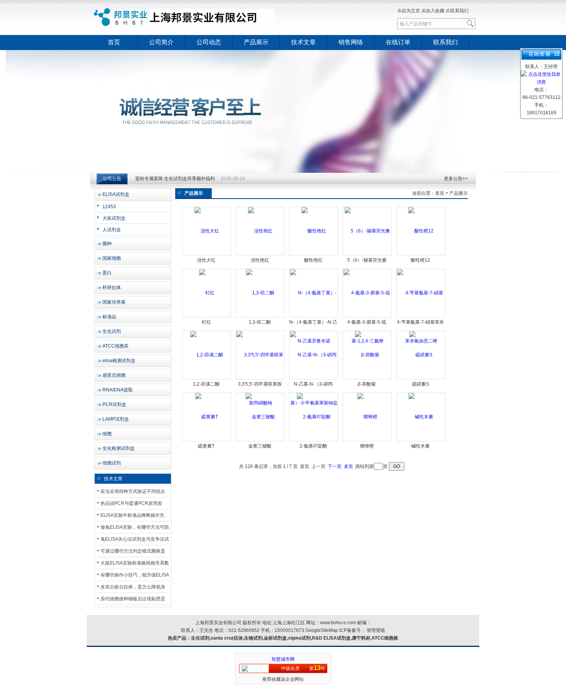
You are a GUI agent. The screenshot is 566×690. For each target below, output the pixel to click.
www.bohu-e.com (338, 622)
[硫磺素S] (421, 355)
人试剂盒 (111, 229)
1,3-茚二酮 (260, 322)
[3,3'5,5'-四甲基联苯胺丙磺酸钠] (260, 379)
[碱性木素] (421, 417)
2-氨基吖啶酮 (313, 446)
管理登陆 (376, 630)
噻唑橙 (367, 446)
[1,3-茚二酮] (260, 293)
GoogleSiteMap (321, 630)
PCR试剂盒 (114, 404)
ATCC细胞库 (115, 346)
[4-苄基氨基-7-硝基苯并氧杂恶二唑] (421, 317)
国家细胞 (111, 258)
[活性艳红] (260, 231)
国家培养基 (114, 302)
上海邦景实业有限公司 (184, 17)
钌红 (206, 322)
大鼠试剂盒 (114, 218)
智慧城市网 (283, 659)
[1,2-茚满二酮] (206, 355)
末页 (348, 466)
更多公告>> (456, 178)
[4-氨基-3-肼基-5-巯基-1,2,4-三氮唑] (367, 317)
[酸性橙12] (421, 231)
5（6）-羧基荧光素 (367, 260)
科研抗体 (111, 287)
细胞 (107, 433)
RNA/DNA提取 (117, 390)
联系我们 (459, 10)
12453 (109, 206)
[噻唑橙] (367, 417)
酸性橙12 (420, 260)
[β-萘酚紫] (367, 355)
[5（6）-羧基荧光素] (367, 231)
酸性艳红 (313, 260)
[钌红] (207, 293)
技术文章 (303, 42)
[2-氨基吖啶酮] (313, 417)
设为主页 (411, 10)
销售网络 (350, 42)
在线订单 (398, 42)
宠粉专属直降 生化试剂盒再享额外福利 (175, 178)
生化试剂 (111, 331)
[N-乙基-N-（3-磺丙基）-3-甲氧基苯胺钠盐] (314, 379)
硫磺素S (420, 384)
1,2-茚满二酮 (206, 384)
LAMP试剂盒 (115, 419)
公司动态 (208, 42)
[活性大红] (206, 231)
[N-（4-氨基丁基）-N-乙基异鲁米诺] (314, 317)
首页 (114, 42)
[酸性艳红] (314, 231)
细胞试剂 (111, 463)
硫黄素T (206, 446)
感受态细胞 (114, 375)
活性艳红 (260, 260)
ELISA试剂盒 (115, 194)
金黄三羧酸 (259, 446)
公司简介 (161, 42)
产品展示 (256, 42)
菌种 (107, 243)
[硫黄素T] (206, 417)
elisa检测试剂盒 (119, 360)
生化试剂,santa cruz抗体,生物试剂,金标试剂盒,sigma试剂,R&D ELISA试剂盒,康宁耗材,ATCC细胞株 (294, 638)
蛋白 (107, 273)
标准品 (109, 316)
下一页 (335, 466)
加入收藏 (435, 10)
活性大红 (206, 260)
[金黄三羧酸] (260, 417)
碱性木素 (420, 446)
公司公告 (112, 178)
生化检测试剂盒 (118, 448)
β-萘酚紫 (367, 384)
